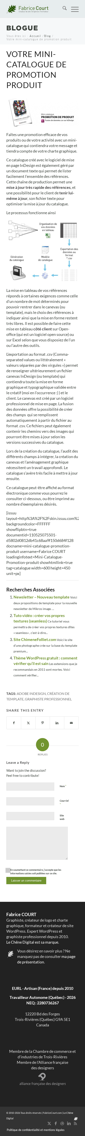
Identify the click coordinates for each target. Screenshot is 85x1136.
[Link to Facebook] (56, 1123)
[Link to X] (49, 1123)
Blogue (22, 27)
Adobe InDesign (31, 693)
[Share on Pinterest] (43, 723)
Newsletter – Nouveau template (42, 597)
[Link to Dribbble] (62, 1123)
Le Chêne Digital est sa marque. (32, 942)
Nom (63, 786)
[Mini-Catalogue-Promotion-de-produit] (42, 112)
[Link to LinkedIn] (69, 1123)
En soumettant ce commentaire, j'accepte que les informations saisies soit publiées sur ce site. (35, 871)
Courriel (64, 802)
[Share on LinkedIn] (57, 723)
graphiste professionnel (48, 699)
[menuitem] (62, 9)
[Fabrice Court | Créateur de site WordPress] (35, 9)
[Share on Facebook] (14, 723)
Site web (62, 817)
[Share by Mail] (71, 723)
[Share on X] (28, 723)
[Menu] (73, 9)
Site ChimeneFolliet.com (35, 639)
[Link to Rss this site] (75, 1123)
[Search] (62, 9)
